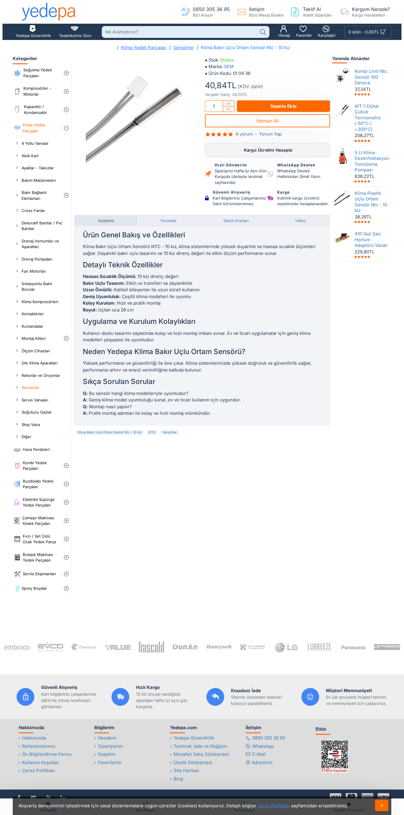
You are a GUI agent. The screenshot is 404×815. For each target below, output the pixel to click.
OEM (229, 66)
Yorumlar (168, 220)
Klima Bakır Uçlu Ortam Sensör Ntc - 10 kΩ (109, 432)
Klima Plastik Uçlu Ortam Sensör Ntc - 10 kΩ (371, 201)
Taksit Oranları (236, 220)
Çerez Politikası (273, 805)
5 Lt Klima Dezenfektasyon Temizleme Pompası (371, 161)
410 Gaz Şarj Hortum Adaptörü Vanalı (371, 239)
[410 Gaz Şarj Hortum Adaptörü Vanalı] (342, 237)
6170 (152, 432)
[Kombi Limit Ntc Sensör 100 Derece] (342, 75)
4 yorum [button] (244, 134)
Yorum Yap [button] (270, 134)
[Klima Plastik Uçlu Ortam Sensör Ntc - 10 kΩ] (342, 197)
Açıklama (106, 220)
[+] (228, 103)
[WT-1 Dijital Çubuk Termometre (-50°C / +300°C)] (342, 110)
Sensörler (183, 47)
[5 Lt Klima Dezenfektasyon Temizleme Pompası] (342, 156)
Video (300, 220)
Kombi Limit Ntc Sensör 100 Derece (371, 77)
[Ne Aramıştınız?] (262, 32)
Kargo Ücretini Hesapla (268, 149)
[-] (228, 109)
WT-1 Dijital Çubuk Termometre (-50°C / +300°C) (368, 117)
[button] (283, 106)
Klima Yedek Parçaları (144, 47)
